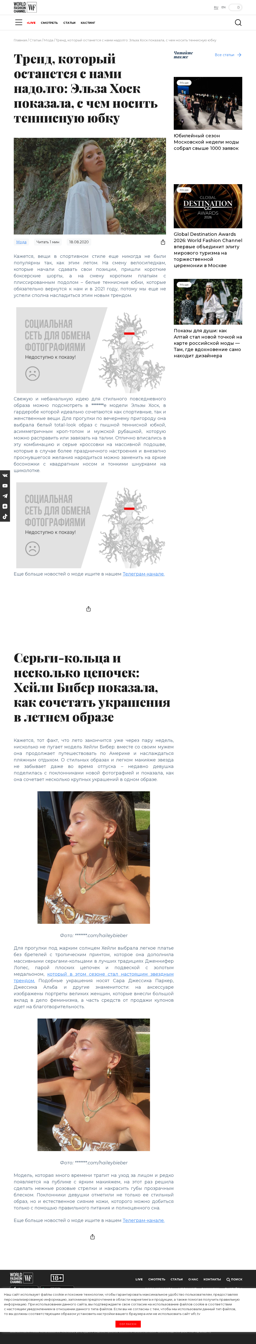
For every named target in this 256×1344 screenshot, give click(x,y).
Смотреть (156, 1279)
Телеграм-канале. (143, 574)
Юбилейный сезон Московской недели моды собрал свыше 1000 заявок (206, 142)
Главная (20, 40)
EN (224, 7)
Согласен (128, 1324)
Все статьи (224, 55)
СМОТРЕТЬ (49, 23)
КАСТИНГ (88, 23)
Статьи (35, 40)
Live (139, 1279)
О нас (193, 1279)
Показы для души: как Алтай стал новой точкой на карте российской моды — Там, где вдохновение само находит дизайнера (208, 343)
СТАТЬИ (69, 23)
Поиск (236, 1279)
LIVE (32, 23)
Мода (48, 40)
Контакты (212, 1279)
